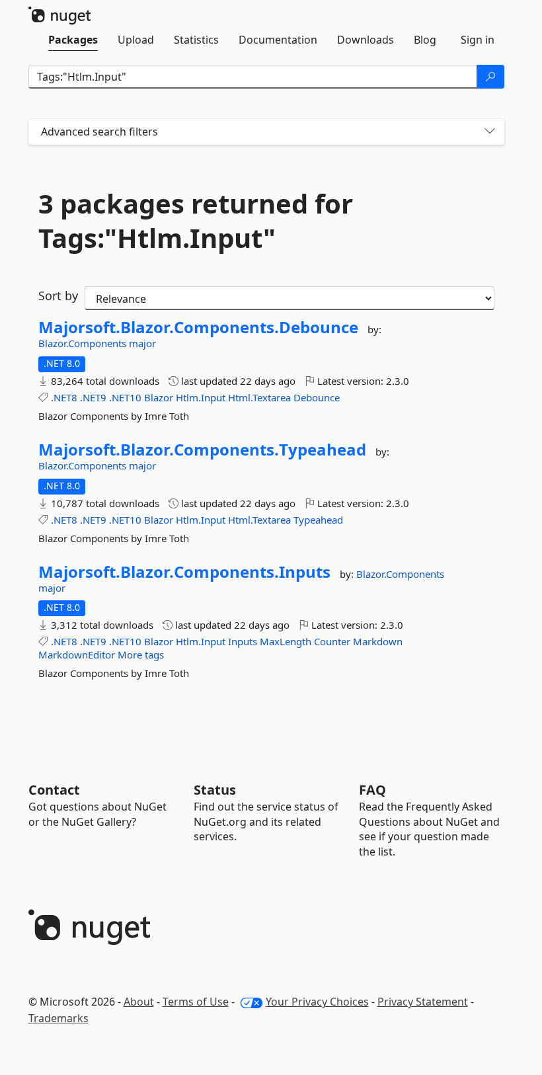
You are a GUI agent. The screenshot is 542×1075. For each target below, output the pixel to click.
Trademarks (58, 1018)
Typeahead (318, 519)
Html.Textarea (259, 397)
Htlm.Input (200, 397)
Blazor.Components (83, 343)
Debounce (316, 397)
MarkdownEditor (76, 654)
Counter (332, 641)
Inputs (242, 641)
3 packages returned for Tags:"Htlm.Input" (195, 220)
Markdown (378, 641)
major (142, 343)
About (139, 1001)
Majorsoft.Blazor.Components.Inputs (184, 572)
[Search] (490, 77)
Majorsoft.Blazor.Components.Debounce (198, 327)
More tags (141, 654)
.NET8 (64, 397)
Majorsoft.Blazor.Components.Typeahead (202, 449)
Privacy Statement (422, 1001)
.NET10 (125, 397)
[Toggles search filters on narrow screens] (489, 132)
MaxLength (285, 641)
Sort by (58, 295)
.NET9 (93, 397)
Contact (54, 790)
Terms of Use (196, 1001)
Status (215, 790)
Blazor (158, 397)
